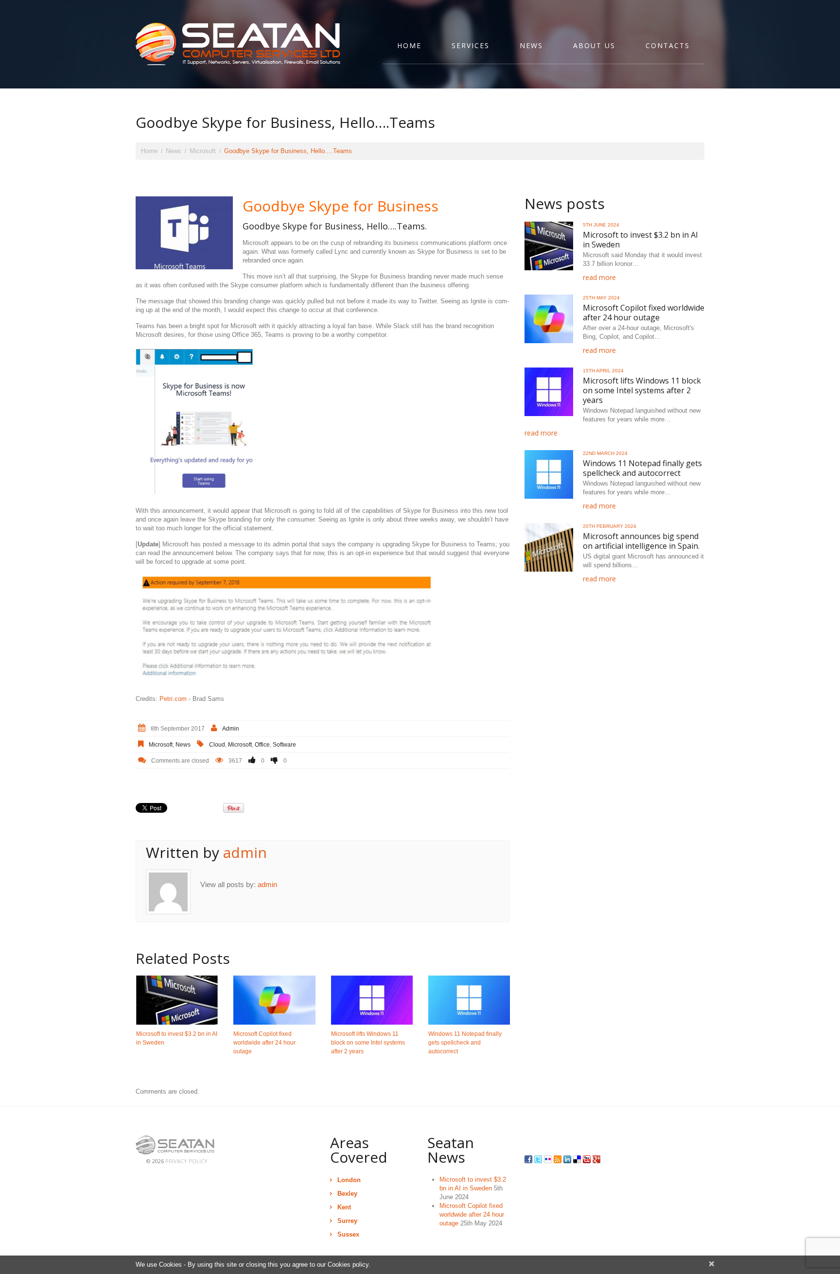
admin (230, 728)
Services (471, 45)
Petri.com (173, 698)
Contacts (668, 45)
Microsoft (203, 151)
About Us (594, 45)
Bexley (347, 1193)
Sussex (348, 1234)
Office (262, 744)
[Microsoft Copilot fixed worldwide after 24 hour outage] (274, 1000)
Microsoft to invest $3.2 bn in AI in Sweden (640, 239)
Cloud (217, 744)
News (531, 45)
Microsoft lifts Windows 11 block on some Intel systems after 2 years (368, 1042)
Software (284, 744)
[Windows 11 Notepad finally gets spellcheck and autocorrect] (469, 1000)
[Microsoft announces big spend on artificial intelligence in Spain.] (549, 547)
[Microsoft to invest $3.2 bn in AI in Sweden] (177, 1000)
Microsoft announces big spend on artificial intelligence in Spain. (641, 541)
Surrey (347, 1220)
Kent (344, 1207)
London (349, 1180)
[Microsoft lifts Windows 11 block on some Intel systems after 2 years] (372, 1000)
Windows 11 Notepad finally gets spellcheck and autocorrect (465, 1042)
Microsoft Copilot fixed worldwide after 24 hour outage (264, 1042)
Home (409, 45)
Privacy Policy (186, 1161)
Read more (599, 277)
